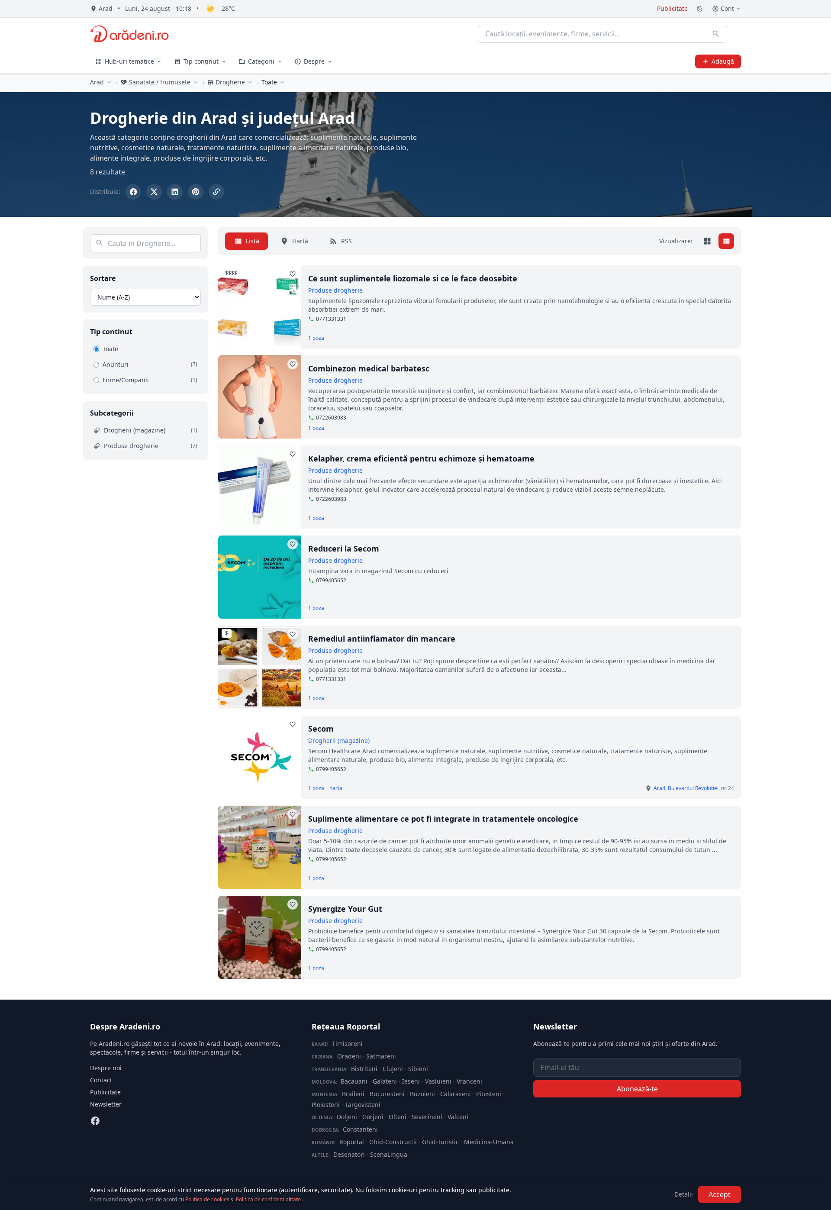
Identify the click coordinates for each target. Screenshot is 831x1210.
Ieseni (411, 1081)
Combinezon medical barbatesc (368, 368)
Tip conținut (201, 61)
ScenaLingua (388, 1154)
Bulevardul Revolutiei (693, 788)
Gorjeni (372, 1117)
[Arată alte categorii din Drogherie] (250, 82)
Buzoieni (422, 1094)
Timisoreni (347, 1043)
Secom (321, 728)
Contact (101, 1080)
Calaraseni (455, 1094)
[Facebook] (95, 1121)
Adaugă (723, 61)
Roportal (351, 1142)
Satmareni (381, 1056)
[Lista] (726, 241)
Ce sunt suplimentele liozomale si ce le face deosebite (412, 278)
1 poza (316, 338)
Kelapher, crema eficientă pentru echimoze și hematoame (421, 458)
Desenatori (349, 1154)
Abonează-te (637, 1089)
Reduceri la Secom (343, 548)
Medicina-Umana (489, 1142)
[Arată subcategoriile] (282, 82)
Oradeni (349, 1056)
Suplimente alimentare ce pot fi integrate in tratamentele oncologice (443, 818)
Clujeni (393, 1069)
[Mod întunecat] (700, 8)
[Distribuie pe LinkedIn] (175, 192)
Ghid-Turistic (440, 1142)
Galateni (385, 1081)
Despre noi (106, 1068)
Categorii (261, 61)
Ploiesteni (326, 1104)
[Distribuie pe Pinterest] (195, 192)
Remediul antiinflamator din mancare (381, 638)
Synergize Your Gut (345, 908)
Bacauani (354, 1081)
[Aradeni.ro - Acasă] (129, 33)
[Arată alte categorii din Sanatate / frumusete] (195, 82)
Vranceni (469, 1081)
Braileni (353, 1094)
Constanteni (360, 1129)
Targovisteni (362, 1104)
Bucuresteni (387, 1094)
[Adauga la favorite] (292, 274)
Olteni (397, 1117)
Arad (97, 82)
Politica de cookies (208, 1199)
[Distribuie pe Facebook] (133, 192)
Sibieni (418, 1069)
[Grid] (707, 241)
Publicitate (672, 8)
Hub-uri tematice (129, 61)
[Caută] (716, 34)
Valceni (458, 1117)
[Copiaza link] (216, 192)
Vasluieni (438, 1081)
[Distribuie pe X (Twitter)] (154, 192)
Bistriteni (364, 1069)
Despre (314, 61)
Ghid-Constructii (393, 1142)
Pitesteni (488, 1094)
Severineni (427, 1117)
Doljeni (347, 1117)
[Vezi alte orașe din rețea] (109, 82)
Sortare (103, 278)
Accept (720, 1194)
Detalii (683, 1194)
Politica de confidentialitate (269, 1199)
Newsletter (106, 1104)
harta (335, 788)
